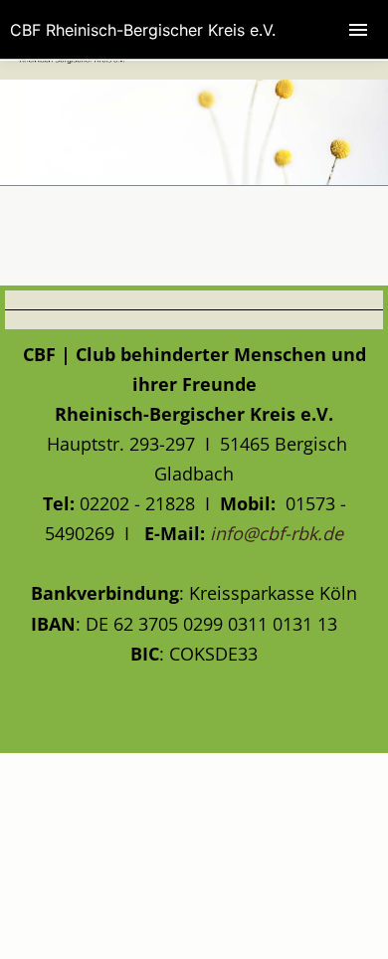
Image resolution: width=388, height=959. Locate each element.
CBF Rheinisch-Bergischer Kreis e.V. (143, 30)
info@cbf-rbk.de (276, 533)
